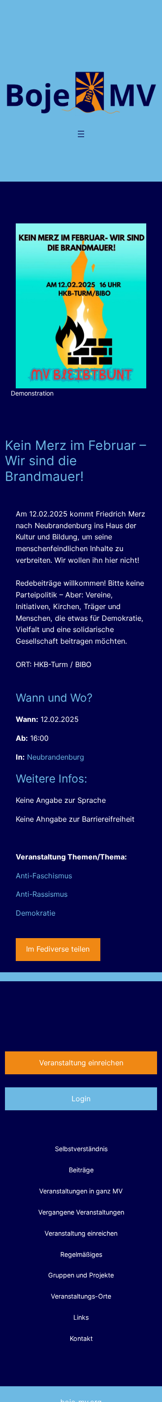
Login (81, 1098)
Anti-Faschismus (44, 875)
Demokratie (35, 912)
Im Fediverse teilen (58, 948)
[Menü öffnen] (81, 134)
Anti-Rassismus (42, 894)
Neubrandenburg (55, 756)
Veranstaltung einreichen (81, 1062)
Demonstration (32, 393)
